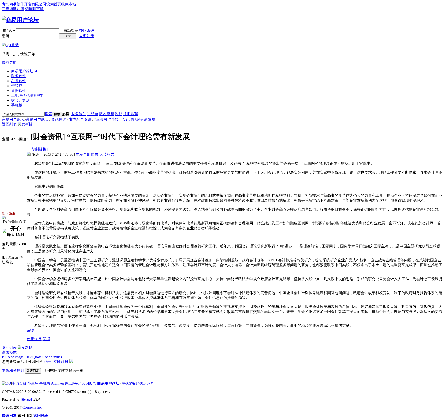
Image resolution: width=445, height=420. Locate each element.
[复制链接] (39, 149)
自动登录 (71, 31)
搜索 (48, 114)
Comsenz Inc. (32, 407)
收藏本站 (68, 4)
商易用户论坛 (26, 71)
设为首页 (53, 4)
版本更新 (106, 114)
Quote (36, 357)
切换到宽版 (34, 9)
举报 (46, 339)
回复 (30, 330)
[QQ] (6, 383)
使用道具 (34, 339)
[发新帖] (25, 124)
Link (28, 357)
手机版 (16, 105)
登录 (47, 362)
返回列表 (9, 124)
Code (46, 357)
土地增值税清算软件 (27, 95)
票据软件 (18, 91)
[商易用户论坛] (20, 20)
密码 (5, 36)
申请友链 (19, 383)
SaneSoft (8, 213)
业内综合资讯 (80, 119)
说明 (118, 114)
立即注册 (86, 36)
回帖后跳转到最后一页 (64, 370)
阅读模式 (107, 154)
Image (19, 357)
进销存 (16, 86)
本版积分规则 (13, 370)
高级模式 (9, 352)
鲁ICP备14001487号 (80, 383)
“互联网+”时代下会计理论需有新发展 (124, 119)
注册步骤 (130, 114)
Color (9, 357)
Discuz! (26, 399)
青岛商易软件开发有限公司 (24, 4)
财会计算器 (20, 100)
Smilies (56, 357)
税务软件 (18, 81)
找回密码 (86, 30)
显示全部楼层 (87, 154)
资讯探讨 (58, 119)
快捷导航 (9, 62)
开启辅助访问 (13, 9)
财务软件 (18, 76)
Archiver (57, 383)
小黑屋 (32, 383)
